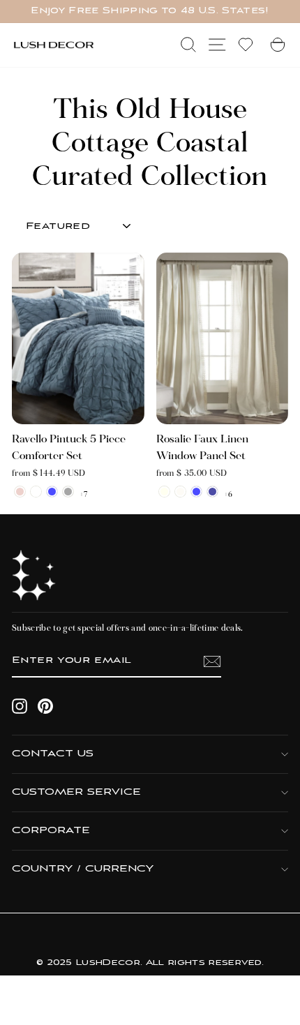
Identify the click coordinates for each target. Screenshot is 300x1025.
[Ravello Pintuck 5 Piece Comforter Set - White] (36, 491)
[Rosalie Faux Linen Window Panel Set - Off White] (180, 491)
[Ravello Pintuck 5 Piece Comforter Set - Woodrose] (20, 491)
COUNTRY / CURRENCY (82, 869)
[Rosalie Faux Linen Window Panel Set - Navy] (212, 491)
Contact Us (52, 754)
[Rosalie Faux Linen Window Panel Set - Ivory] (164, 491)
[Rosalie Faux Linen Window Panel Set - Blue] (196, 491)
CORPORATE (51, 831)
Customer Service (76, 792)
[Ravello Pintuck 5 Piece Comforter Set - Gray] (68, 491)
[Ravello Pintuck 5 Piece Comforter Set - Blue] (52, 491)
